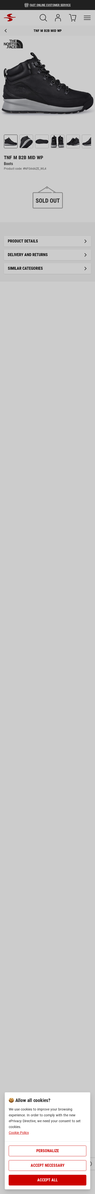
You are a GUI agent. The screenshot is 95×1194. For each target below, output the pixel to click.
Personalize (47, 1150)
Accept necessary (48, 1165)
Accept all (47, 1180)
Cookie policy (19, 1133)
